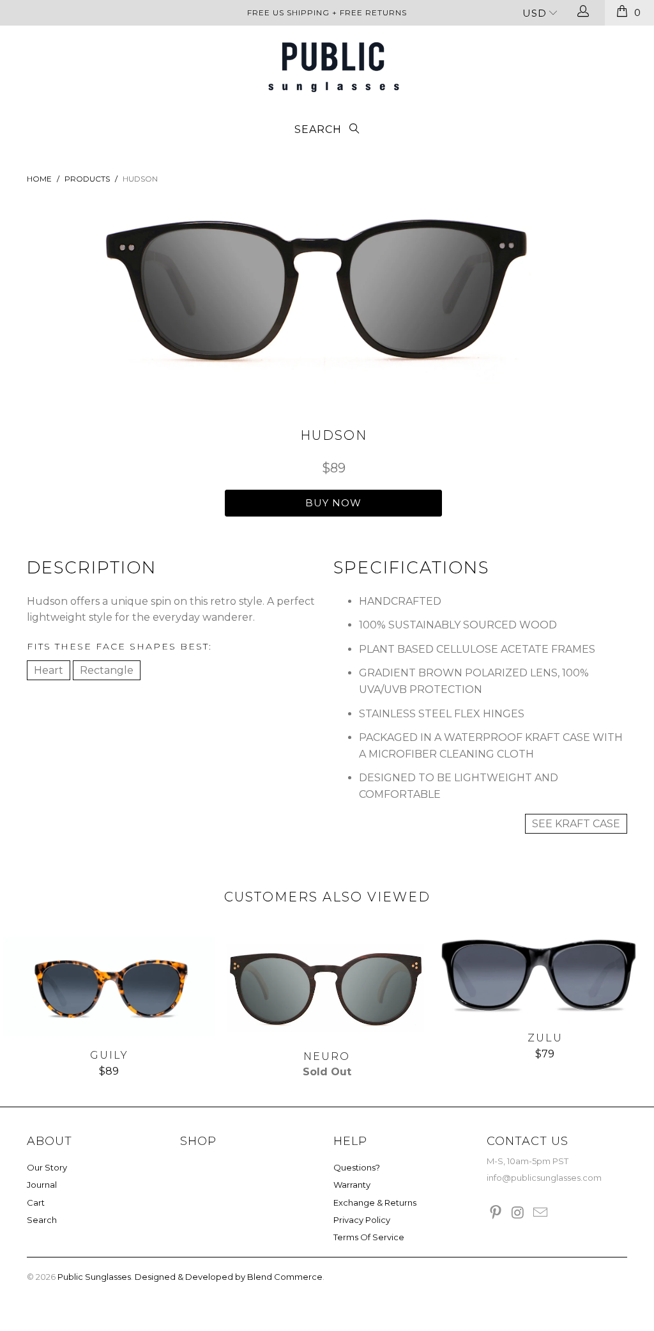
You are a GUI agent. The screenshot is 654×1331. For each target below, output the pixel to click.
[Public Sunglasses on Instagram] (518, 1213)
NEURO (326, 987)
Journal (42, 1184)
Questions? (356, 1167)
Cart (36, 1202)
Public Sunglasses (94, 1277)
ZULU (545, 978)
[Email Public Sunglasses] (540, 1213)
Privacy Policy (361, 1220)
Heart (48, 670)
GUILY (109, 986)
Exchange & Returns (374, 1202)
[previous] (127, 300)
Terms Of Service (368, 1237)
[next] (526, 300)
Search (42, 1220)
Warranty (351, 1184)
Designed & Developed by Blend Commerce (229, 1277)
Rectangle (106, 670)
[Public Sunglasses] (333, 67)
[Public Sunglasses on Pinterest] (496, 1213)
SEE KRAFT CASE (576, 824)
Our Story (47, 1167)
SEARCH (319, 129)
